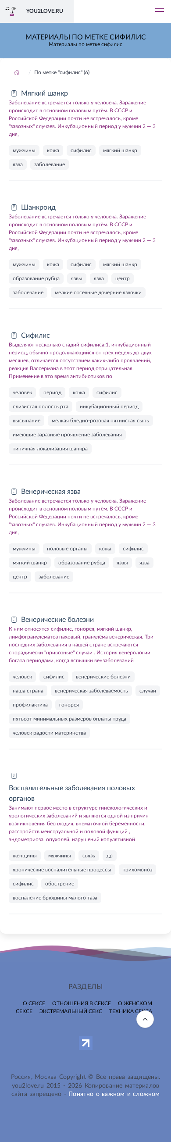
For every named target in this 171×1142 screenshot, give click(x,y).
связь (88, 855)
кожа (53, 150)
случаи (147, 690)
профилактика (30, 704)
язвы (76, 278)
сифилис (81, 150)
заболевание (49, 164)
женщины (25, 855)
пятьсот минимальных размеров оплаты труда (69, 718)
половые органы (67, 548)
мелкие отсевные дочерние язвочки (98, 292)
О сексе (34, 1003)
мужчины (24, 150)
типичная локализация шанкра (50, 448)
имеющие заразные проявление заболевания (67, 434)
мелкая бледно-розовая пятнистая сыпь (100, 420)
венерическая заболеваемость (91, 690)
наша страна (28, 690)
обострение (59, 883)
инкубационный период (109, 406)
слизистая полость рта (40, 406)
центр (122, 278)
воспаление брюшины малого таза (55, 897)
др (110, 855)
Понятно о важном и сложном (114, 1094)
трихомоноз (137, 869)
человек (22, 392)
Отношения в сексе (81, 1003)
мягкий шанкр (120, 150)
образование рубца (36, 278)
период (52, 392)
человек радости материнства (49, 732)
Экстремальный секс (70, 1011)
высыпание (26, 420)
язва (18, 164)
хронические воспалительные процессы (62, 869)
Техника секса (130, 1011)
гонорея (69, 704)
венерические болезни (103, 676)
